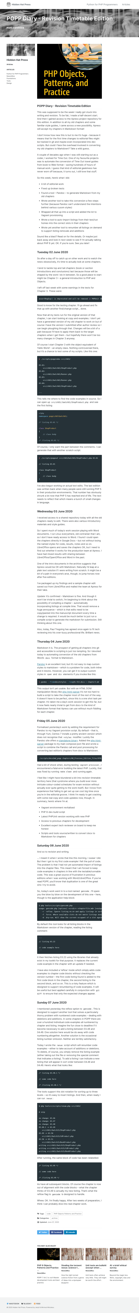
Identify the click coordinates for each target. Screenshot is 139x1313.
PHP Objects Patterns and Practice (68, 1214)
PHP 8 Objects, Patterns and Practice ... (48, 1267)
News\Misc (11, 76)
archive (54, 1218)
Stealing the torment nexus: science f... (71, 1266)
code (49, 1214)
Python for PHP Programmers (102, 4)
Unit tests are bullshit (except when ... (96, 1266)
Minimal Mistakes (47, 1307)
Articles (126, 4)
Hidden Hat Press (21, 4)
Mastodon (14, 1304)
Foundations (11, 79)
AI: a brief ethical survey (118, 1266)
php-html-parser (71, 691)
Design (9, 83)
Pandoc (41, 664)
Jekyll (37, 1307)
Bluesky (27, 1304)
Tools (9, 81)
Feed (38, 1304)
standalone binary (68, 740)
